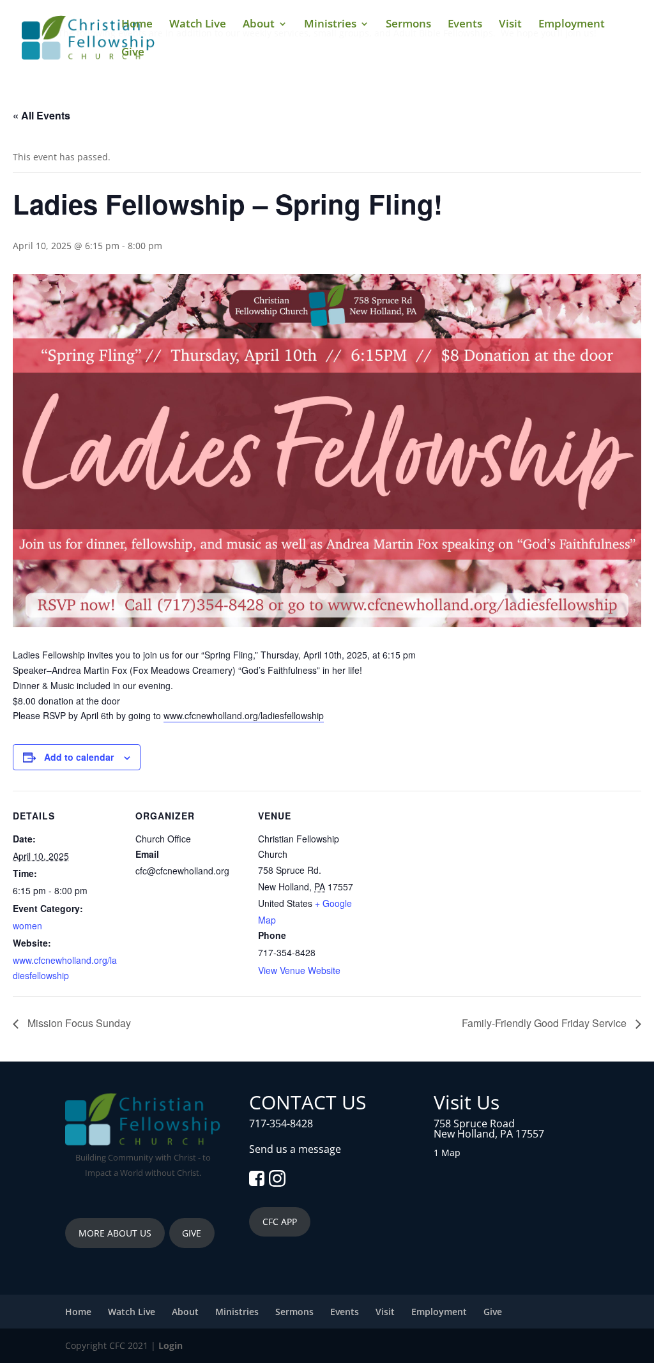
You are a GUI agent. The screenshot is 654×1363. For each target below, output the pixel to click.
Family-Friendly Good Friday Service (545, 1023)
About (259, 25)
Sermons (408, 25)
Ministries (330, 25)
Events (465, 25)
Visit (510, 25)
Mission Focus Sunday (78, 1023)
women (27, 925)
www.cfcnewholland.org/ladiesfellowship (244, 715)
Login (170, 1345)
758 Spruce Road (474, 1123)
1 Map (447, 1152)
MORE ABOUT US (115, 1233)
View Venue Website (299, 970)
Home (137, 25)
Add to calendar (79, 756)
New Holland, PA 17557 (489, 1134)
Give (132, 53)
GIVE (191, 1233)
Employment (571, 25)
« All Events (41, 115)
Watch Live (197, 25)
